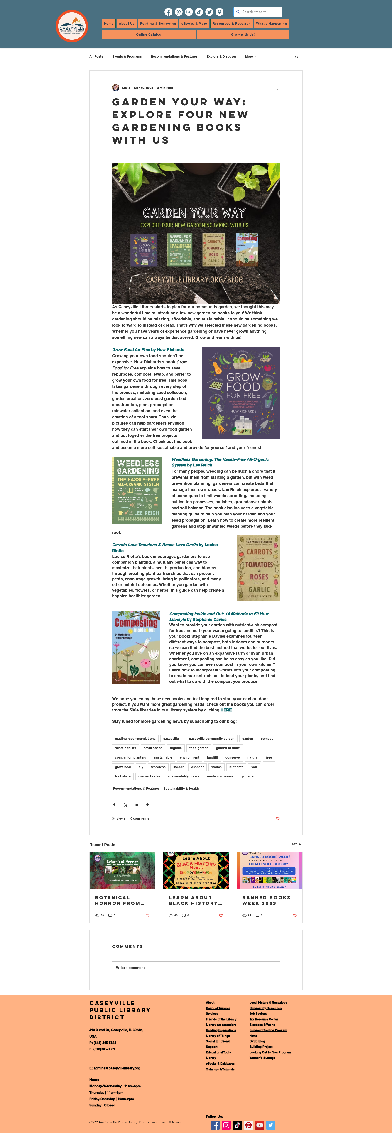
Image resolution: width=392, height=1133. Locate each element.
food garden (198, 748)
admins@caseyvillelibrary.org (117, 1068)
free (269, 757)
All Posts (96, 56)
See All (297, 844)
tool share (123, 776)
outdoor (197, 767)
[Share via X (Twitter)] (125, 804)
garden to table (228, 748)
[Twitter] (270, 1125)
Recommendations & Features (174, 56)
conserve (232, 757)
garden (247, 738)
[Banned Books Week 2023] (269, 870)
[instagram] (189, 12)
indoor (178, 767)
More (249, 56)
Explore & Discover (221, 56)
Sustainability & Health (181, 788)
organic (176, 748)
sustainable (163, 757)
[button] (127, 23)
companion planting (130, 757)
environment (189, 757)
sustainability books (183, 776)
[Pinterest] (248, 1125)
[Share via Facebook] (114, 804)
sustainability (125, 748)
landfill (212, 757)
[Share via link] (147, 804)
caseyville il (172, 738)
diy (141, 767)
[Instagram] (226, 1125)
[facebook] (168, 12)
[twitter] (209, 12)
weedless (158, 767)
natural (252, 757)
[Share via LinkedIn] (136, 804)
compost (267, 738)
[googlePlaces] (219, 12)
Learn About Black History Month (193, 900)
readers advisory (220, 776)
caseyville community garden (212, 738)
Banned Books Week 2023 (266, 900)
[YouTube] (259, 1125)
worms (216, 767)
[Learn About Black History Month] (196, 870)
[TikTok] (199, 12)
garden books (149, 776)
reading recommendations (135, 738)
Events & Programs (127, 56)
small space (153, 748)
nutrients (236, 767)
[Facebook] (215, 1125)
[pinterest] (179, 12)
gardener (248, 776)
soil (254, 767)
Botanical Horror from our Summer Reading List (118, 900)
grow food (123, 767)
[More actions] (277, 87)
